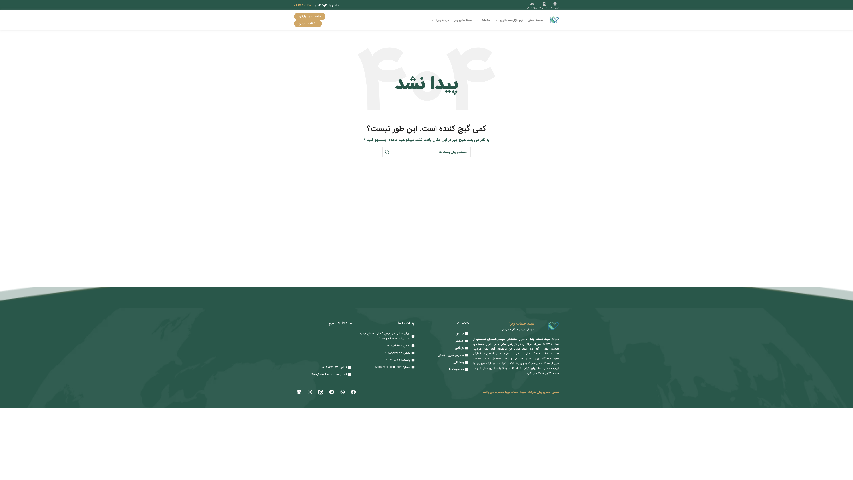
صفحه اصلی (535, 20)
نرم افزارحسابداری (511, 20)
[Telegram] (332, 392)
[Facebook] (353, 392)
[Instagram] (310, 392)
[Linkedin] (299, 392)
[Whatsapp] (342, 392)
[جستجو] (387, 152)
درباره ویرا (442, 20)
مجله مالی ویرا (463, 20)
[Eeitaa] (321, 392)
